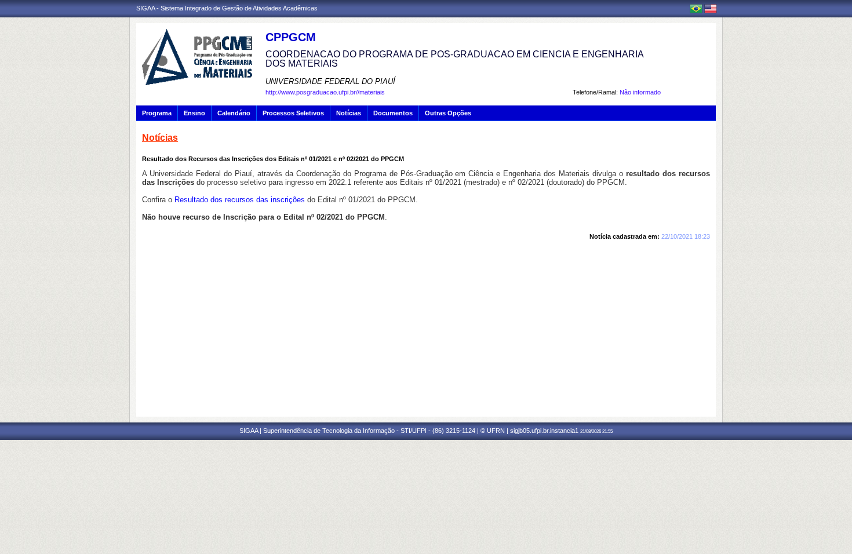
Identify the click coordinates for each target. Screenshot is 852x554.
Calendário (233, 113)
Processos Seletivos (293, 113)
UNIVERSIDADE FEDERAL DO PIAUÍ (330, 81)
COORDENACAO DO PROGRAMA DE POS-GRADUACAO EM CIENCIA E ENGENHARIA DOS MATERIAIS (454, 58)
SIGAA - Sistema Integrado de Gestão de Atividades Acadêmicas (227, 8)
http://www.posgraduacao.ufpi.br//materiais (325, 92)
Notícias (348, 113)
